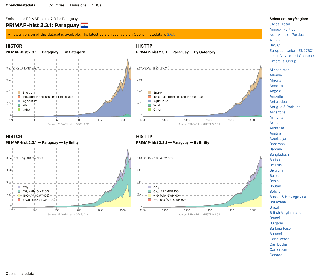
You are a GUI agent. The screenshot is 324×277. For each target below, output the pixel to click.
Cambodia (278, 244)
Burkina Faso (280, 228)
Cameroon (278, 249)
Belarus (276, 165)
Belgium (276, 170)
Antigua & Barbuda (285, 107)
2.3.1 (54, 19)
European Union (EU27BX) (291, 50)
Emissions (78, 5)
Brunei (275, 218)
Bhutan (275, 186)
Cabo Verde (279, 239)
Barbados (277, 159)
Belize (274, 175)
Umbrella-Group (283, 61)
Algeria (275, 80)
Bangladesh (279, 154)
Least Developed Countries (292, 56)
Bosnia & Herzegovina (288, 196)
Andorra (276, 85)
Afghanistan (279, 70)
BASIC (275, 45)
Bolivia (275, 191)
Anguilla (276, 96)
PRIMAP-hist (36, 19)
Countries (56, 5)
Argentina (278, 112)
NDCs (96, 5)
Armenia (276, 117)
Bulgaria (276, 223)
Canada (276, 255)
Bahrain (276, 149)
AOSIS (275, 40)
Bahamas (277, 144)
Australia (277, 128)
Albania (276, 75)
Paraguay (70, 19)
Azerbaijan (278, 138)
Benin (274, 181)
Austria (275, 133)
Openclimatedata (20, 5)
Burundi (276, 233)
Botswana (278, 202)
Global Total (280, 24)
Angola (275, 91)
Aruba (274, 122)
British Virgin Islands (286, 212)
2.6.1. (171, 34)
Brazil (274, 207)
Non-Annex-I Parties (287, 34)
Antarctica (278, 101)
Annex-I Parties (282, 29)
